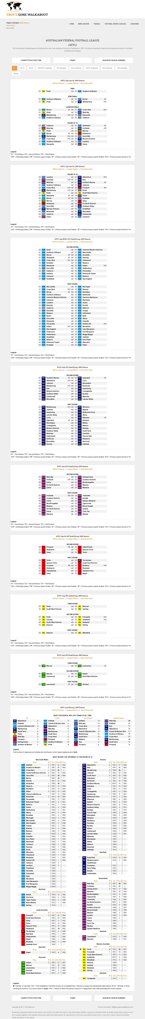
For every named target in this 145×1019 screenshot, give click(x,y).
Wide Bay (86, 112)
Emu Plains (87, 339)
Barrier (85, 99)
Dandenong (87, 388)
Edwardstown (87, 547)
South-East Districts (90, 563)
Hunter (85, 303)
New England (87, 279)
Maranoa (86, 487)
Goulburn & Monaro (90, 91)
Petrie (85, 195)
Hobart (85, 674)
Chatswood (87, 260)
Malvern (85, 425)
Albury (85, 318)
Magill (85, 573)
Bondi (85, 190)
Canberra (86, 118)
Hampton (86, 420)
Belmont (86, 606)
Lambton (86, 141)
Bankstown (86, 295)
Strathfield (86, 209)
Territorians (87, 560)
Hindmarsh (86, 133)
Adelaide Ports (88, 571)
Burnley (85, 394)
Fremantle (86, 617)
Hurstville (86, 255)
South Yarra (87, 431)
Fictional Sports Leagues (115, 24)
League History (72, 710)
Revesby (86, 257)
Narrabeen (86, 326)
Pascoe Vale (87, 436)
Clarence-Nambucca (90, 297)
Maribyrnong (87, 102)
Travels (97, 24)
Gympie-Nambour (89, 501)
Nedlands (86, 622)
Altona (85, 415)
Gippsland (86, 378)
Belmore (86, 276)
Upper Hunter (31, 900)
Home (72, 24)
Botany (28, 894)
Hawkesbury (87, 268)
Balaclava (86, 417)
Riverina (85, 289)
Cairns (85, 144)
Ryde (84, 316)
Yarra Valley (91, 868)
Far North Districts (89, 203)
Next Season (86, 83)
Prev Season (59, 83)
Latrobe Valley (88, 399)
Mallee (85, 423)
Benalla (89, 871)
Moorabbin (87, 211)
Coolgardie (91, 978)
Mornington (87, 383)
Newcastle (86, 115)
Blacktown (86, 300)
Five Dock (29, 897)
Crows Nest (87, 110)
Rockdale (86, 198)
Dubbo (85, 265)
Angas (28, 952)
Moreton (90, 939)
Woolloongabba (88, 482)
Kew (84, 180)
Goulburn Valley (88, 206)
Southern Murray (89, 182)
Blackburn (86, 439)
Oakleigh (86, 444)
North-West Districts (90, 676)
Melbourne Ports (89, 412)
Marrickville (87, 252)
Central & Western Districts (92, 250)
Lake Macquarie (88, 329)
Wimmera (86, 407)
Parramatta (87, 271)
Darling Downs (88, 477)
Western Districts (89, 139)
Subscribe (134, 24)
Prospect (86, 188)
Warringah (86, 287)
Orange (85, 310)
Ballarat (85, 409)
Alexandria (86, 125)
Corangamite (87, 391)
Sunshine (86, 433)
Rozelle (85, 305)
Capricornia (87, 503)
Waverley (86, 396)
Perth (48, 91)
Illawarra (86, 263)
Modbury (86, 565)
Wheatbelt (86, 633)
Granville (86, 321)
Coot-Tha (86, 511)
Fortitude (86, 128)
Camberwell (87, 214)
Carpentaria (91, 936)
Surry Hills (86, 136)
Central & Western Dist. (26, 726)
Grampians (91, 865)
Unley (85, 201)
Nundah (85, 498)
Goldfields (86, 620)
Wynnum (86, 485)
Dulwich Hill (87, 324)
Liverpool (86, 217)
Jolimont (86, 185)
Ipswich (85, 509)
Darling (28, 905)
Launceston (87, 666)
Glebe (85, 345)
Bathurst (86, 308)
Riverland (86, 568)
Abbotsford (87, 177)
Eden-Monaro (31, 902)
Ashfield (86, 337)
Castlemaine (91, 873)
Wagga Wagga (88, 334)
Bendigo (86, 428)
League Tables (72, 83)
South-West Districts (90, 193)
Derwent (86, 684)
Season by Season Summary (114, 60)
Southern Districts (89, 479)
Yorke (85, 552)
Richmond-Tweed (89, 273)
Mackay (85, 514)
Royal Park (91, 857)
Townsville (86, 495)
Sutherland (87, 313)
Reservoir (86, 441)
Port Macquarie (88, 332)
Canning (85, 609)
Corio (85, 380)
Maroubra (86, 342)
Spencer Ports (88, 550)
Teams (72, 60)
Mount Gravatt (88, 506)
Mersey (85, 131)
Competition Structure (31, 60)
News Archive (83, 24)
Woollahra (86, 292)
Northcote (86, 386)
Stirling (85, 625)
